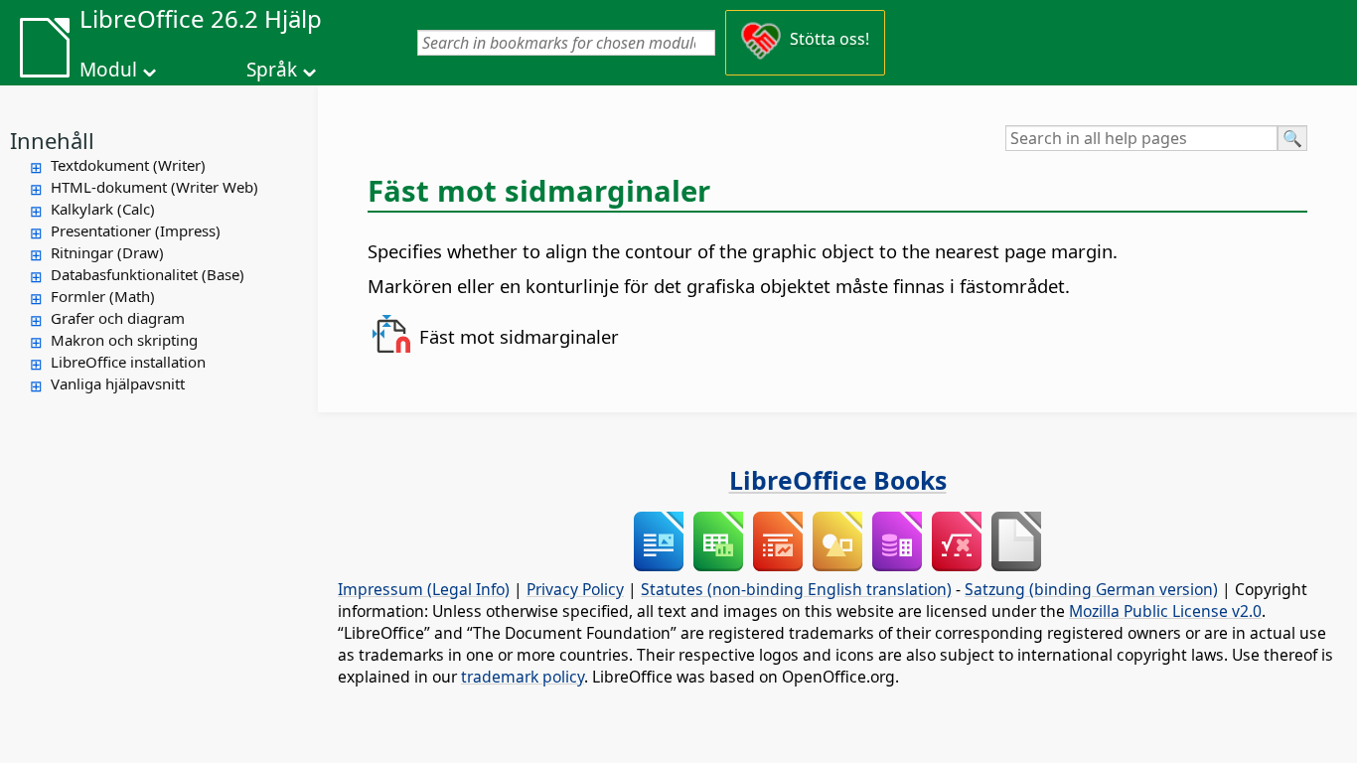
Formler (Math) (103, 296)
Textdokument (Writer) (128, 165)
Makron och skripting (124, 340)
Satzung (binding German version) (1091, 589)
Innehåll (52, 140)
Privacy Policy (575, 589)
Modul (108, 69)
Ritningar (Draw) (107, 252)
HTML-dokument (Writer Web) (154, 187)
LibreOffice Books (838, 480)
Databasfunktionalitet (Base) (147, 274)
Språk (271, 69)
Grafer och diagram (118, 318)
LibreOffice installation (128, 362)
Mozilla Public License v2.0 (1165, 611)
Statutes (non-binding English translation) (796, 589)
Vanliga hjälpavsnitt (118, 383)
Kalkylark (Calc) (103, 209)
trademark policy (522, 676)
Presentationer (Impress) (136, 230)
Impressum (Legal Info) (424, 589)
